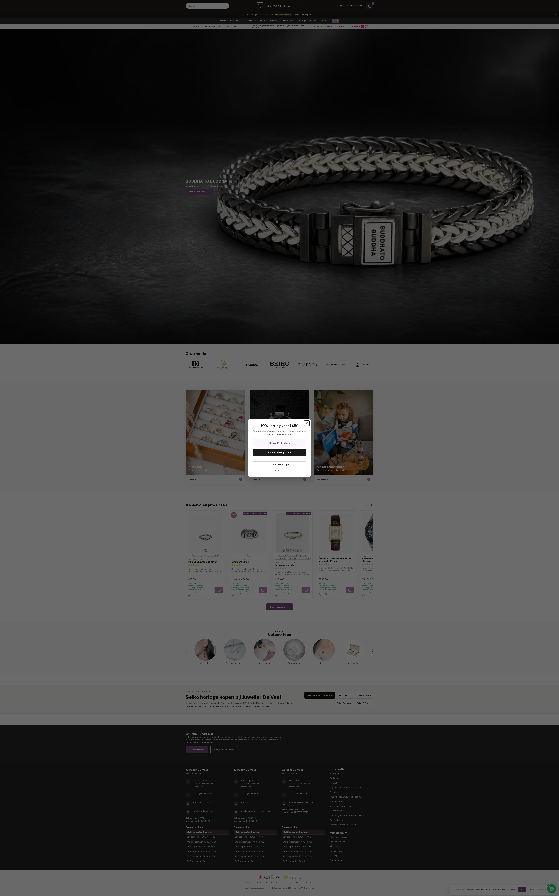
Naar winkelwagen (279, 464)
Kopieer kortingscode (279, 452)
